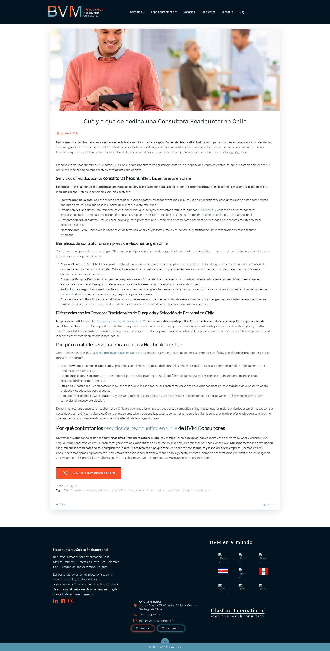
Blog (241, 12)
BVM (74, 485)
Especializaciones (162, 12)
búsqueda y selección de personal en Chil (121, 321)
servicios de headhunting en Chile (140, 428)
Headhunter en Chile (140, 490)
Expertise (66, 366)
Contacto (227, 12)
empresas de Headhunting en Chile (106, 490)
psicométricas (205, 210)
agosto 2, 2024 (69, 133)
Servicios (136, 12)
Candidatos (208, 12)
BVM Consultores (74, 490)
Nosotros (189, 12)
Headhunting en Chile (167, 490)
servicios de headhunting (196, 490)
